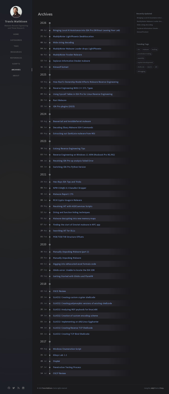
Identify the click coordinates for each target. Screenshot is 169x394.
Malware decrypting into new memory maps (74, 218)
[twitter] (13, 388)
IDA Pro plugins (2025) (64, 106)
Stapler (56, 361)
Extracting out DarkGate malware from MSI (74, 133)
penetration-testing (144, 54)
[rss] (18, 388)
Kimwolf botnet (60, 67)
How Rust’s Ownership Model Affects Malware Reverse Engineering (85, 82)
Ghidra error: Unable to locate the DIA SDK (74, 270)
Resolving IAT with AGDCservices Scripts (72, 206)
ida (139, 49)
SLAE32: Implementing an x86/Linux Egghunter (76, 321)
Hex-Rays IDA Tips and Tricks (67, 181)
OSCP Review (59, 373)
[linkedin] (23, 388)
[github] (9, 388)
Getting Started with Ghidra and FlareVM (73, 276)
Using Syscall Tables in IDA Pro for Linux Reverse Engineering (82, 94)
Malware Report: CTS (63, 194)
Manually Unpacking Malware (67, 258)
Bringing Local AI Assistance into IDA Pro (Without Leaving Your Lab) (86, 30)
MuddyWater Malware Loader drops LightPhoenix (77, 48)
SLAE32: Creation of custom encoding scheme (75, 315)
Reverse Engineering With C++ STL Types (73, 88)
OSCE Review (59, 291)
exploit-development (145, 63)
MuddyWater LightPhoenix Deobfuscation (73, 36)
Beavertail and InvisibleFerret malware (72, 121)
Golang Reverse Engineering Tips (69, 148)
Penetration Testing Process (67, 367)
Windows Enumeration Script (67, 349)
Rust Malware (59, 100)
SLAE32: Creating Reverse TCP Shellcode (73, 328)
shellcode (141, 67)
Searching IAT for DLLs (64, 230)
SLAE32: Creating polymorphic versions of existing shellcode (82, 303)
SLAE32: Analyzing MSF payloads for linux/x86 (75, 309)
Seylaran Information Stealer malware (71, 60)
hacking (154, 49)
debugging (141, 71)
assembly (141, 58)
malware (146, 49)
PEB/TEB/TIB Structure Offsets (68, 236)
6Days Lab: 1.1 (60, 355)
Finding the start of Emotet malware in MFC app (76, 224)
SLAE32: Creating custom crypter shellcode (74, 297)
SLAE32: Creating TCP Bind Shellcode (71, 334)
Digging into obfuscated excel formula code (74, 264)
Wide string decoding (63, 42)
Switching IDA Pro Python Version (69, 167)
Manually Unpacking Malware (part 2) (71, 251)
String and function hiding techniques (71, 212)
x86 (156, 67)
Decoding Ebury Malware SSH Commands (73, 127)
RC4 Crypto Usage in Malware (67, 200)
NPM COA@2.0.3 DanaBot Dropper (69, 188)
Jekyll (152, 388)
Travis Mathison (16, 21)
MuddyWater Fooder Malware (67, 54)
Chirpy (161, 388)
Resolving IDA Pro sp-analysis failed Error (73, 160)
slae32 (149, 67)
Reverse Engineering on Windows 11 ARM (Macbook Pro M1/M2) (84, 154)
